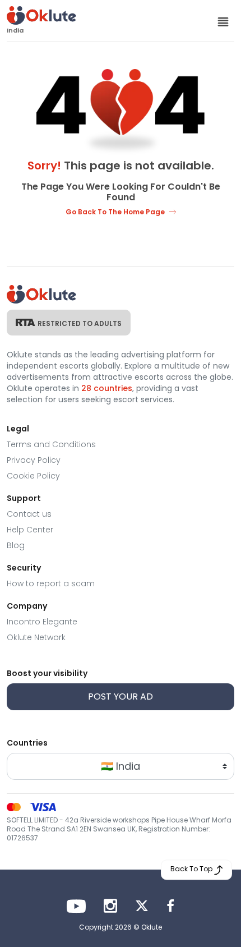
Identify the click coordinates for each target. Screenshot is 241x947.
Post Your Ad (120, 696)
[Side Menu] (223, 21)
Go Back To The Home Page (115, 212)
